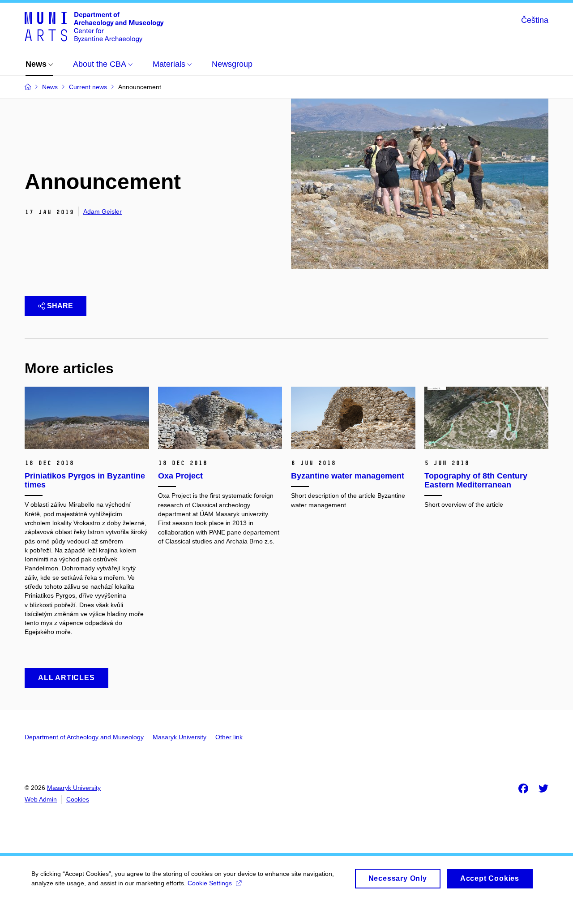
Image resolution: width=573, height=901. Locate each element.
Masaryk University (179, 737)
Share (60, 306)
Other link (229, 737)
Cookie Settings (210, 883)
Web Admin (41, 799)
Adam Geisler (102, 211)
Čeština (534, 20)
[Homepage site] (94, 27)
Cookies (77, 799)
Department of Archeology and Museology (84, 737)
